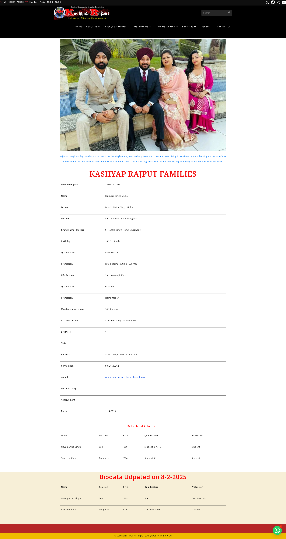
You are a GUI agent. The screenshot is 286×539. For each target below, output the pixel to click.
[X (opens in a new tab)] (267, 2)
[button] (277, 530)
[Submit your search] (229, 12)
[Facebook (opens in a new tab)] (273, 2)
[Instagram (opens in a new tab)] (278, 2)
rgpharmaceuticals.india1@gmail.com (125, 377)
